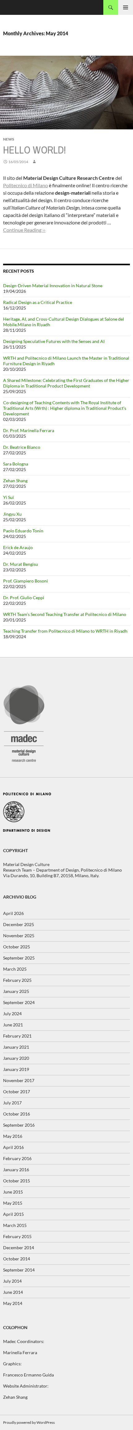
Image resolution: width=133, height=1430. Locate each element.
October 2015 (16, 1180)
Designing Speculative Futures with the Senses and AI (54, 341)
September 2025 (19, 957)
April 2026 (13, 913)
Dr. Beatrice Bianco (21, 447)
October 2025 (16, 946)
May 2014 (12, 1303)
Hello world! (34, 150)
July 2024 (12, 1013)
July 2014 (12, 1281)
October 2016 (16, 1113)
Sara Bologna (15, 463)
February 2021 (17, 1035)
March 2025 (15, 969)
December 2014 (18, 1247)
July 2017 (12, 1102)
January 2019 (16, 1069)
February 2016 (17, 1158)
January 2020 (16, 1058)
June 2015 (13, 1191)
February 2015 (17, 1236)
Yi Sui (8, 497)
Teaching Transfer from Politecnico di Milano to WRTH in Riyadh (65, 631)
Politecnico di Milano (25, 185)
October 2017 (16, 1091)
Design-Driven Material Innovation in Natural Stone (52, 285)
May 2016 (12, 1136)
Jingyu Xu (12, 514)
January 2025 (16, 991)
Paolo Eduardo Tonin (23, 530)
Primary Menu (125, 7)
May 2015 (12, 1203)
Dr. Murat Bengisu (20, 564)
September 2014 (19, 1269)
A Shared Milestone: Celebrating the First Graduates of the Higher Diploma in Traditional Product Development (66, 383)
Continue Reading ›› (24, 230)
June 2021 (13, 1024)
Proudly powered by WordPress (29, 1422)
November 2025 (18, 935)
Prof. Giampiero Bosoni (25, 580)
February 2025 (17, 980)
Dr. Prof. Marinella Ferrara (28, 430)
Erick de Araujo (18, 547)
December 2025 (18, 924)
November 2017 (18, 1080)
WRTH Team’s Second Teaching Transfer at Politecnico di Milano (64, 614)
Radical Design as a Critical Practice (37, 302)
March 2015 (15, 1225)
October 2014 (16, 1258)
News (8, 139)
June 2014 (13, 1292)
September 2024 (19, 1002)
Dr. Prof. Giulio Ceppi (23, 597)
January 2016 (16, 1169)
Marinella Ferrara (20, 1352)
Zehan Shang (15, 480)
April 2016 (13, 1147)
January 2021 (16, 1047)
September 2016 (19, 1125)
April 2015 (13, 1214)
